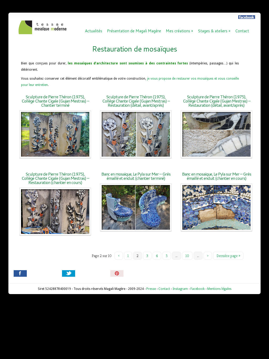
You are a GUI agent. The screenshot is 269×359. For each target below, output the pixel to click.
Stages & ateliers (214, 31)
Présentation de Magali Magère (134, 31)
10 (187, 255)
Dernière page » (228, 255)
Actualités (93, 31)
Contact (242, 31)
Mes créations (179, 31)
